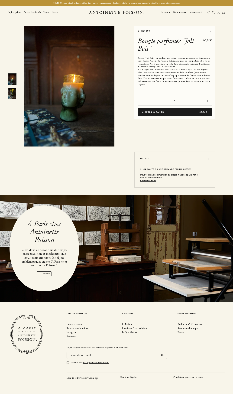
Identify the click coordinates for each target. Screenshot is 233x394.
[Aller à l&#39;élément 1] (12, 79)
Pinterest (71, 336)
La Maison (127, 324)
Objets (55, 12)
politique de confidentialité (95, 362)
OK (162, 355)
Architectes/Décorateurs (190, 324)
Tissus (46, 12)
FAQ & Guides (129, 332)
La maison (165, 12)
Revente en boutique (188, 328)
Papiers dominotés (32, 12)
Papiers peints (14, 12)
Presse (181, 332)
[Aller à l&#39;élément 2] (12, 93)
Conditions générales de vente (188, 377)
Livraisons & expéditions (134, 328)
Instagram (71, 332)
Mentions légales (128, 377)
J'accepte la (90, 362)
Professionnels (195, 12)
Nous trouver (179, 12)
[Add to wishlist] (210, 31)
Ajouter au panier (153, 112)
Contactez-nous (148, 181)
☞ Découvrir (44, 274)
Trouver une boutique (77, 328)
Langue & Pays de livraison (80, 378)
